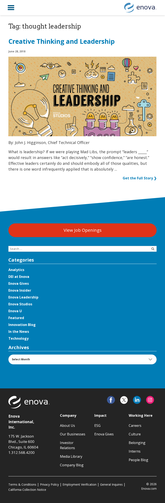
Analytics (16, 269)
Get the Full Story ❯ (140, 178)
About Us (67, 425)
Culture (135, 434)
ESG (97, 425)
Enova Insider (19, 290)
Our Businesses (72, 434)
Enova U (15, 311)
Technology (18, 338)
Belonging (137, 442)
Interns (135, 451)
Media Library (71, 456)
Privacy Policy (49, 484)
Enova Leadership (23, 297)
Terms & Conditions (22, 484)
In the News (18, 331)
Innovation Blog (22, 324)
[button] (11, 7)
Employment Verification (79, 484)
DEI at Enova (18, 276)
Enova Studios (20, 304)
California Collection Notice (27, 490)
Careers (135, 425)
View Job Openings (83, 230)
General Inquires (111, 484)
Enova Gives (18, 283)
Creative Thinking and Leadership (61, 42)
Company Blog (72, 465)
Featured (16, 317)
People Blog (138, 460)
